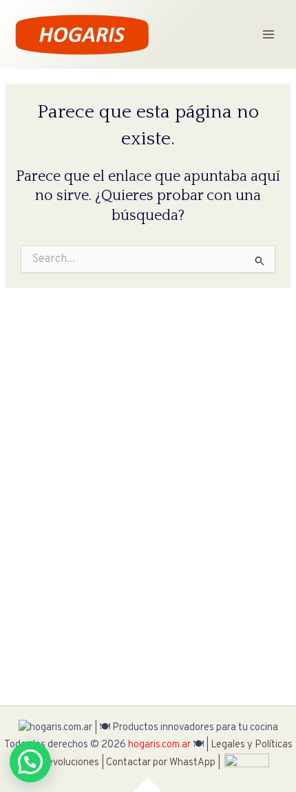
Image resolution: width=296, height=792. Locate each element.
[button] (30, 761)
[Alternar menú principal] (268, 34)
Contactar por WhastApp (160, 762)
